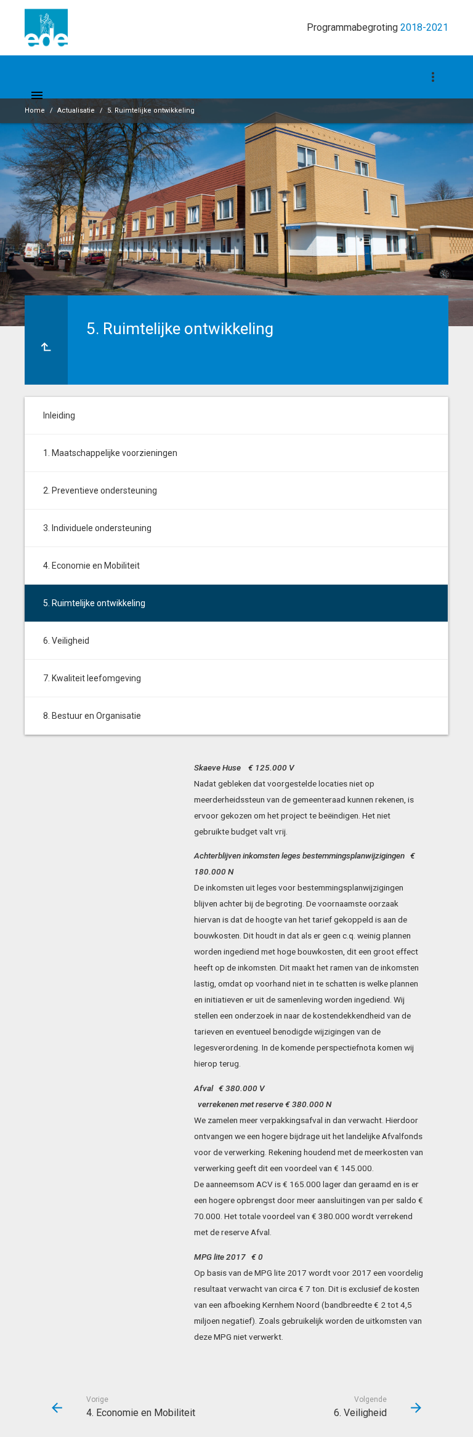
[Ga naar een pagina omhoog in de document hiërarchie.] (46, 340)
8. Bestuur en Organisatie (92, 716)
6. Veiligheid (66, 641)
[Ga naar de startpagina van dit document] (46, 27)
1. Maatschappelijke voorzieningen (110, 453)
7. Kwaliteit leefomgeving (92, 678)
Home (35, 110)
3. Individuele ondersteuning (97, 528)
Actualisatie (76, 110)
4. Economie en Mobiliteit (91, 565)
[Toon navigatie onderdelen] (433, 76)
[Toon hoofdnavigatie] (37, 95)
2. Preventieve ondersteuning (100, 490)
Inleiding (59, 415)
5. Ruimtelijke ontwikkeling (151, 110)
